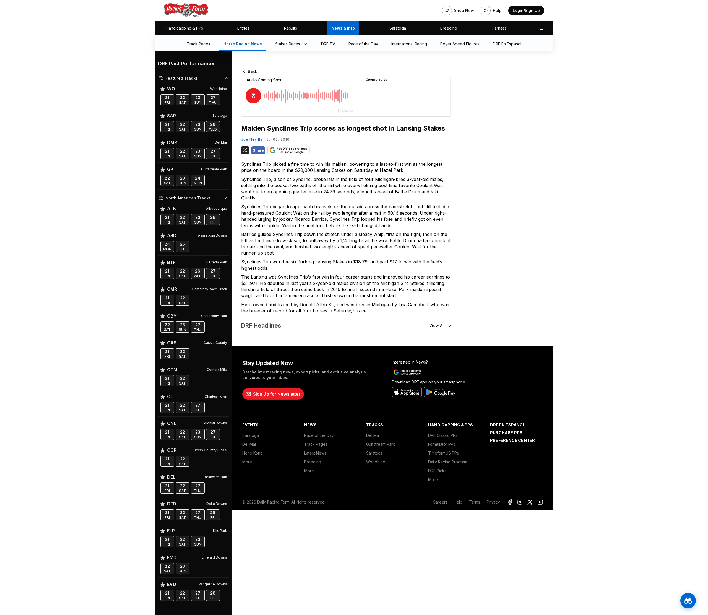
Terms (474, 502)
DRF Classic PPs (442, 435)
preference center (512, 440)
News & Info (343, 28)
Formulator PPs (441, 444)
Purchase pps (506, 432)
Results (290, 28)
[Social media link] (510, 502)
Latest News (315, 453)
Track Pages (315, 444)
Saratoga (397, 28)
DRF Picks (437, 470)
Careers (440, 502)
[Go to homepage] (186, 10)
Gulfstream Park (380, 444)
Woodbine (375, 462)
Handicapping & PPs (184, 28)
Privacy (493, 502)
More (247, 462)
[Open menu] (541, 28)
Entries (243, 28)
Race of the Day (319, 435)
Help (458, 502)
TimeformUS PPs (443, 453)
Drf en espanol (507, 424)
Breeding (448, 28)
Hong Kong (252, 453)
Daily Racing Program (447, 462)
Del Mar (249, 444)
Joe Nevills (251, 139)
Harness (499, 28)
